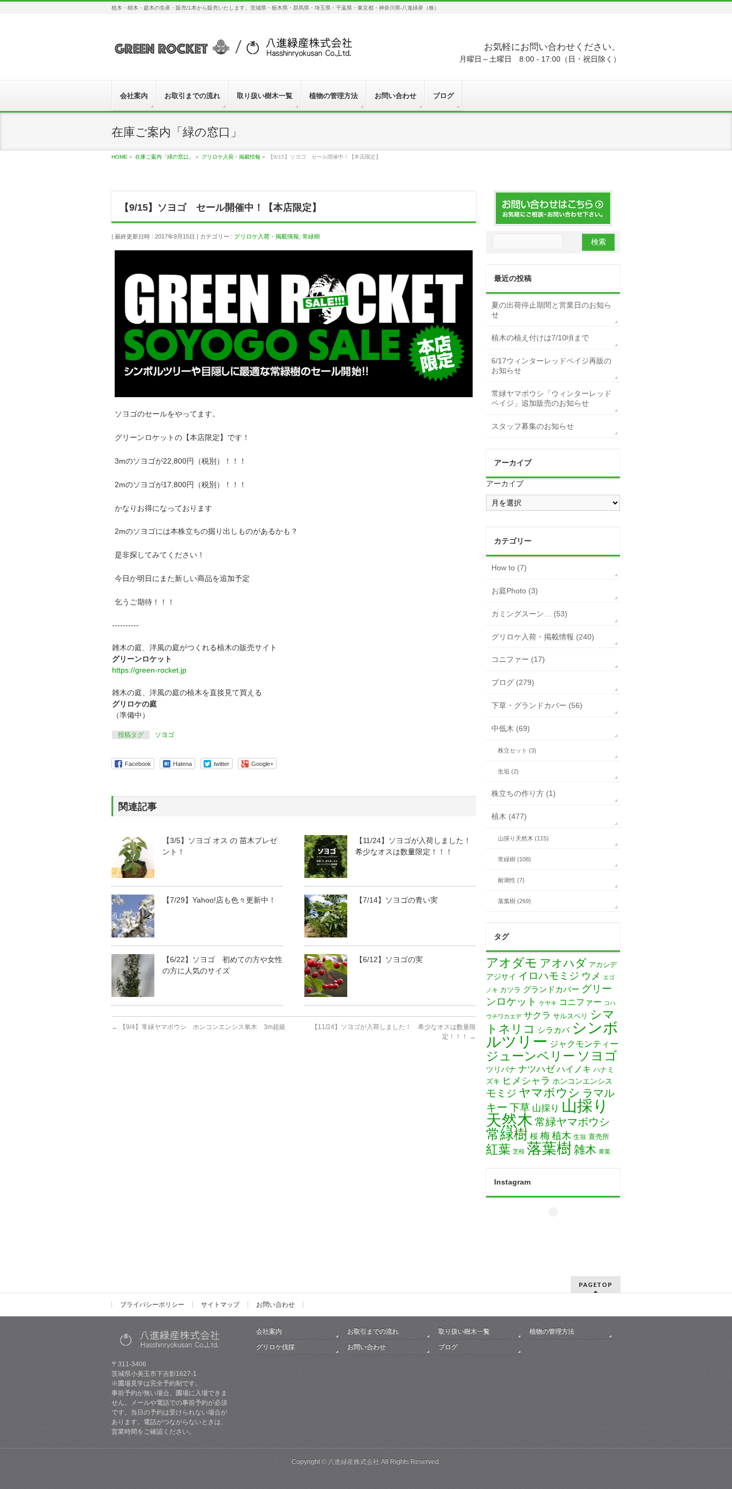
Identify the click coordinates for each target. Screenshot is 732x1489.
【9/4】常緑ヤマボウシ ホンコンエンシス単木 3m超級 (198, 1027)
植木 (561, 1135)
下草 (520, 1107)
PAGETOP (596, 1284)
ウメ (591, 976)
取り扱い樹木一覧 (464, 1331)
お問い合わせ (275, 1304)
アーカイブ (505, 483)
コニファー (580, 1002)
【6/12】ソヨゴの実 (389, 959)
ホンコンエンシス (582, 1081)
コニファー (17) (518, 659)
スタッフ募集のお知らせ (532, 426)
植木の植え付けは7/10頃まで (540, 337)
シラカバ (553, 1030)
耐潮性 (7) (511, 880)
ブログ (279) (512, 682)
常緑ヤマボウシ (572, 1122)
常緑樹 (311, 236)
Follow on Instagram (559, 1231)
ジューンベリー (530, 1056)
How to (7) (509, 567)
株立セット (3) (517, 750)
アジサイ (501, 977)
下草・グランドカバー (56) (536, 705)
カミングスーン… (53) (529, 613)
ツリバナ (501, 1070)
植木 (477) (509, 816)
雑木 (585, 1149)
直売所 (598, 1137)
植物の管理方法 (551, 1331)
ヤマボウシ (549, 1092)
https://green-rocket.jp (149, 670)
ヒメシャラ (526, 1080)
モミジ (501, 1093)
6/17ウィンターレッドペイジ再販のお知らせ (551, 365)
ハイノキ (574, 1069)
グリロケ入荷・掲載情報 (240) (542, 636)
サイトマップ (220, 1304)
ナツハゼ (536, 1069)
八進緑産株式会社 (353, 1461)
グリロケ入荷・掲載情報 (266, 236)
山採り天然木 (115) (523, 838)
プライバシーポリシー (152, 1304)
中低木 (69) (510, 728)
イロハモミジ (548, 975)
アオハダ (563, 963)
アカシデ (603, 965)
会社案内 (269, 1331)
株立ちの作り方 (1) (523, 793)
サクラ (537, 1015)
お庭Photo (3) (514, 590)
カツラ (510, 990)
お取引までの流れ (373, 1331)
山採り (545, 1108)
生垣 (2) (508, 771)
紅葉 (498, 1149)
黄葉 (604, 1151)
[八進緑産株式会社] (232, 51)
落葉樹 (549, 1148)
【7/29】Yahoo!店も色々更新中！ (219, 900)
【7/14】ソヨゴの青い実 (396, 900)
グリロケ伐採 (275, 1347)
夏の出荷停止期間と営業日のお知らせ (551, 310)
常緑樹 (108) (514, 859)
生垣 (579, 1137)
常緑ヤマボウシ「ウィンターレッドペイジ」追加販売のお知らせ (551, 398)
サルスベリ (570, 1016)
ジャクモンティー (584, 1043)
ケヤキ (548, 1003)
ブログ (448, 1347)
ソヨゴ (164, 735)
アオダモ (511, 963)
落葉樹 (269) (514, 901)
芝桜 (519, 1151)
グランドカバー (551, 989)
